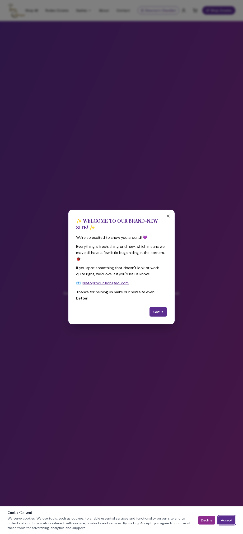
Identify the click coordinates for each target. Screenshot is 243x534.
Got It (158, 312)
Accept (227, 520)
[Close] (168, 216)
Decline (206, 520)
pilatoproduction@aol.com (105, 283)
